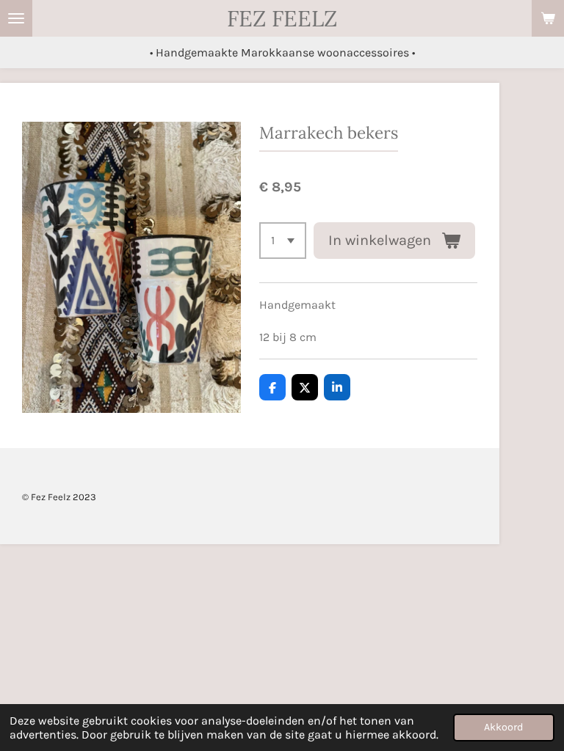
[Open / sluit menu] (16, 18)
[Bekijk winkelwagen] (548, 18)
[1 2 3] (282, 240)
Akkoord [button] (504, 727)
